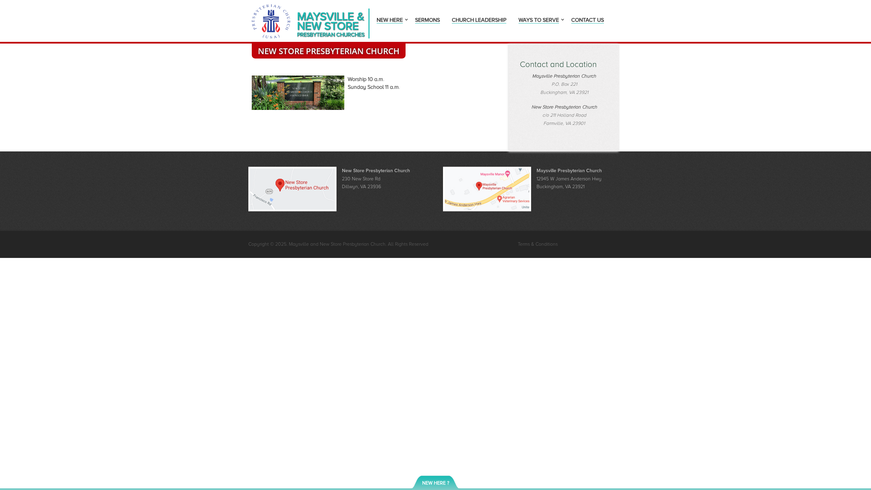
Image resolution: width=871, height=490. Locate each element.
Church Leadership (479, 20)
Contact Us (587, 20)
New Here (390, 20)
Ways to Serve (539, 20)
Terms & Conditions (538, 244)
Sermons (427, 20)
